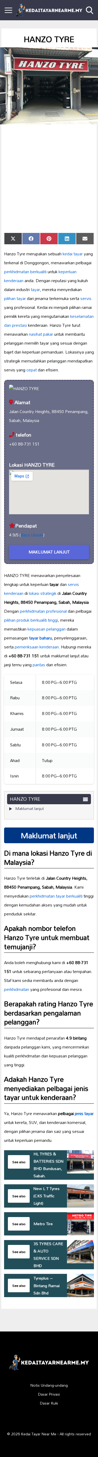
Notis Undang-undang (49, 1385)
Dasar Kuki (49, 1403)
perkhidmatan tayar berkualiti (56, 896)
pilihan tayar (15, 298)
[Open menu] (8, 10)
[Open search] (89, 10)
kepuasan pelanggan (46, 629)
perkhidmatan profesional (43, 611)
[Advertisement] (49, 178)
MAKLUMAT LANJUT (49, 552)
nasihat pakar (41, 334)
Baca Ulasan (32, 534)
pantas (39, 664)
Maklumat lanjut (29, 808)
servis (85, 298)
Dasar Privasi (49, 1394)
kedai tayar (73, 253)
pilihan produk (16, 620)
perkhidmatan (16, 989)
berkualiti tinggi (44, 620)
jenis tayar (84, 1113)
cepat (31, 369)
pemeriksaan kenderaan (37, 646)
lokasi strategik (42, 593)
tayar (35, 289)
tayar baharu (40, 638)
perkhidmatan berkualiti (25, 271)
